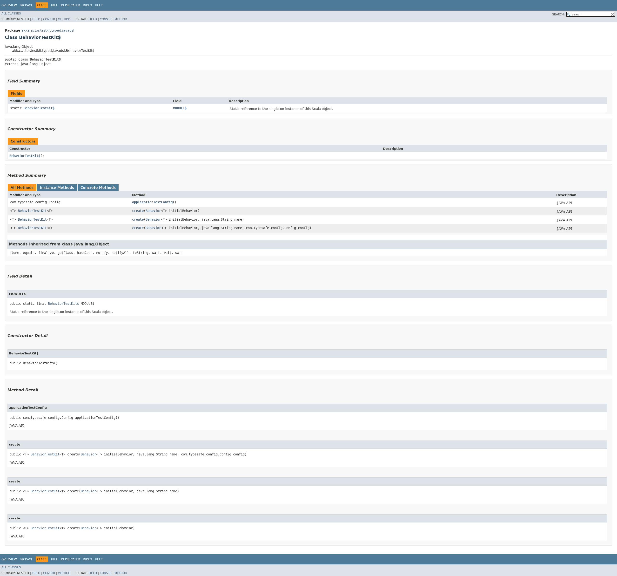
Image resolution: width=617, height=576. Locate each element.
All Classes (11, 13)
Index (87, 5)
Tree (54, 5)
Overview (9, 5)
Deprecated (70, 5)
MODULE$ (180, 108)
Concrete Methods (98, 188)
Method (64, 19)
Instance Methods (57, 188)
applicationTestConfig (152, 202)
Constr (49, 19)
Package (26, 5)
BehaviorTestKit (32, 211)
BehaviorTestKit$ (39, 108)
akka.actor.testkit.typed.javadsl (47, 30)
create (138, 211)
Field (36, 19)
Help (98, 5)
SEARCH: (558, 14)
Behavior (153, 211)
